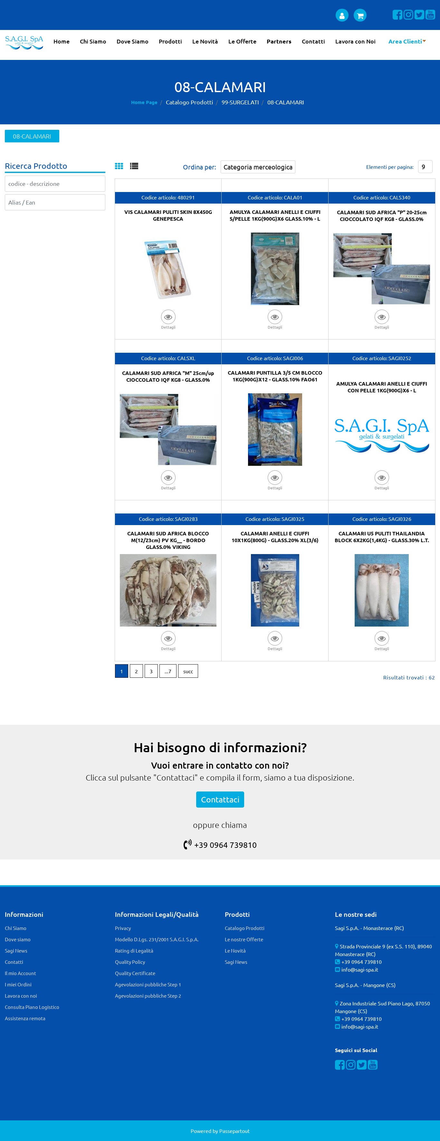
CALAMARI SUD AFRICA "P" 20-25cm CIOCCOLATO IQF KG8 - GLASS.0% (382, 215)
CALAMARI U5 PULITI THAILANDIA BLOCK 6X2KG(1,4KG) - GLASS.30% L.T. (382, 536)
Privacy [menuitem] (123, 928)
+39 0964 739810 (225, 845)
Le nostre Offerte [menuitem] (244, 939)
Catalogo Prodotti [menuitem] (244, 928)
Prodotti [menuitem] (170, 41)
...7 (168, 671)
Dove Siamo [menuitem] (132, 41)
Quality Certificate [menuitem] (135, 973)
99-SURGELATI (240, 102)
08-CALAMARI (285, 102)
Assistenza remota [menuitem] (25, 1018)
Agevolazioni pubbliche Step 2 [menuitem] (148, 995)
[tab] (122, 166)
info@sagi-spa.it (359, 969)
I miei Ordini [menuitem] (18, 984)
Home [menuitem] (61, 41)
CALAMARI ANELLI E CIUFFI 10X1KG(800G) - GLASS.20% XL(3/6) (275, 536)
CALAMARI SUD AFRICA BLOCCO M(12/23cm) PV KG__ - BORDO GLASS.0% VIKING (168, 540)
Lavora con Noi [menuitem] (355, 41)
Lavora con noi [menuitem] (21, 995)
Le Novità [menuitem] (205, 41)
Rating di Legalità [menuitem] (134, 950)
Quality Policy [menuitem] (130, 962)
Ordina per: (199, 167)
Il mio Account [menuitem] (20, 973)
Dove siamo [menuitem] (18, 939)
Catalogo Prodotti (189, 102)
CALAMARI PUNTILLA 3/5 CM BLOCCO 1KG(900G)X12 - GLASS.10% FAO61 (275, 376)
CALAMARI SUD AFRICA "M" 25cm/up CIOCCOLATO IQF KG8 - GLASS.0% (168, 376)
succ (188, 671)
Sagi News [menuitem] (16, 950)
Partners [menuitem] (279, 41)
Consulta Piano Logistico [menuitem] (32, 1007)
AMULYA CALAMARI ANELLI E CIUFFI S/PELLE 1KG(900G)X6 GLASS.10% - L (275, 215)
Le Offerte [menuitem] (242, 41)
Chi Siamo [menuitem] (93, 41)
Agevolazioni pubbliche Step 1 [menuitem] (148, 984)
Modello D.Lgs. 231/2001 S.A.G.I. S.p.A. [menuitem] (157, 939)
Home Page (144, 102)
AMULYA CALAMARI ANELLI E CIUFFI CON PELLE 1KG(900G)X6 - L (381, 387)
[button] (168, 319)
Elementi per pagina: (390, 166)
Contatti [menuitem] (313, 41)
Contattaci (220, 799)
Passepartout (234, 1130)
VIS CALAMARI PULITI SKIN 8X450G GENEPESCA (168, 215)
